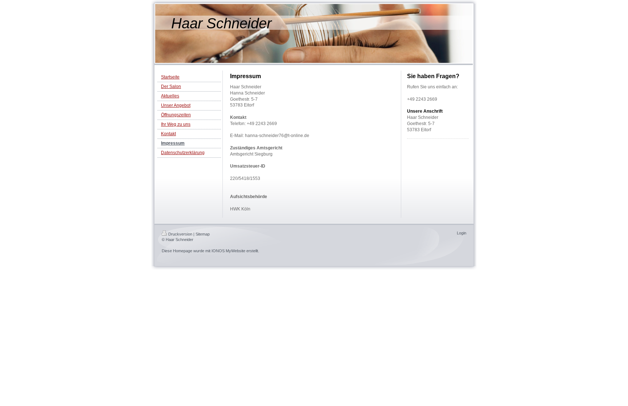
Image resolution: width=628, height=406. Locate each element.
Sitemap (203, 234)
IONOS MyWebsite (228, 251)
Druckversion (180, 234)
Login (461, 233)
